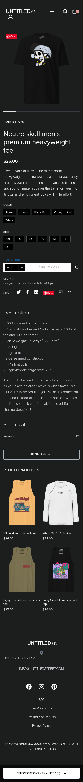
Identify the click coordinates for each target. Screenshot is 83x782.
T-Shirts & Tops (13, 121)
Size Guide (11, 260)
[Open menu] (52, 11)
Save (13, 36)
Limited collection (26, 283)
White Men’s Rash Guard (58, 533)
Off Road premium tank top (19, 533)
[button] (41, 454)
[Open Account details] (10, 17)
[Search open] (65, 11)
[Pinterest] (54, 686)
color (8, 205)
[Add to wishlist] (77, 267)
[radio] (9, 212)
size (6, 232)
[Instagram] (41, 686)
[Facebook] (29, 686)
